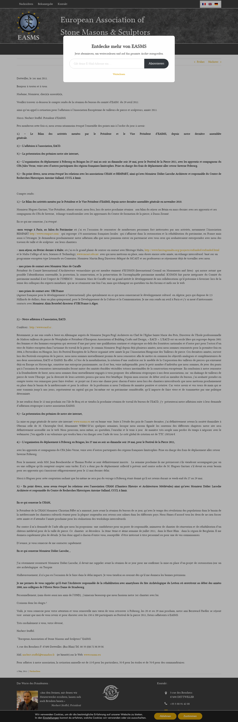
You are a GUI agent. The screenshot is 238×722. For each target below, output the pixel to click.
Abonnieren (156, 63)
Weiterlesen (119, 74)
